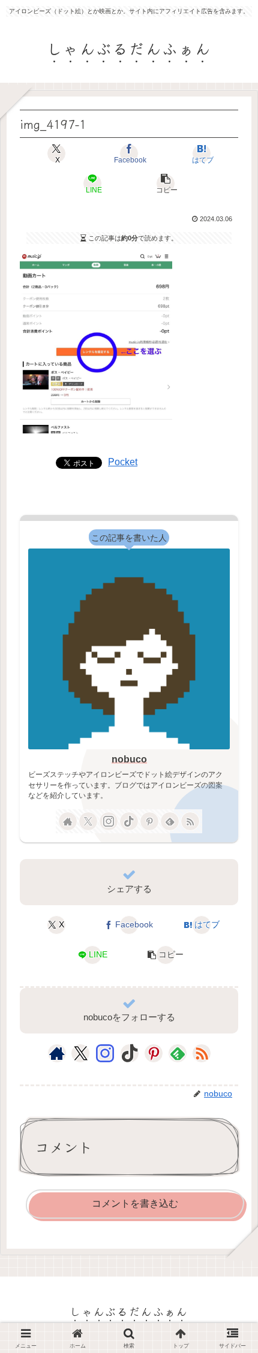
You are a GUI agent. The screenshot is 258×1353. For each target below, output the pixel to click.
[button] (165, 183)
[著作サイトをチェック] (68, 821)
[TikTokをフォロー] (129, 821)
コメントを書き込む (135, 1203)
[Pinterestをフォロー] (149, 821)
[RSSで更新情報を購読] (190, 821)
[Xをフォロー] (88, 821)
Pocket (122, 462)
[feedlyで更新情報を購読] (170, 821)
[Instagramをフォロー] (108, 821)
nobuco (129, 759)
